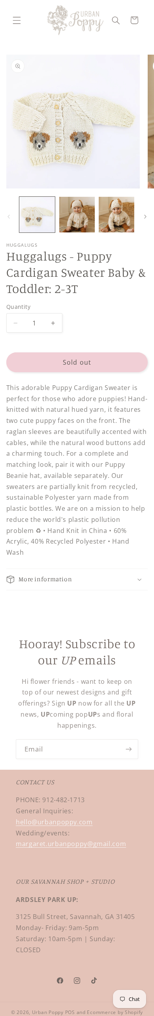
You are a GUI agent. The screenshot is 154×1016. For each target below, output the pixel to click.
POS (70, 1012)
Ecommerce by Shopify (115, 1012)
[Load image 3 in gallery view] (116, 214)
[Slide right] (145, 217)
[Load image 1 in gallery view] (37, 214)
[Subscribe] (129, 749)
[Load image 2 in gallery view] (77, 214)
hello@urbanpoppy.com (54, 822)
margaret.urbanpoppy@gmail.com (71, 843)
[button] (17, 20)
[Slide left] (8, 217)
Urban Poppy (48, 1012)
